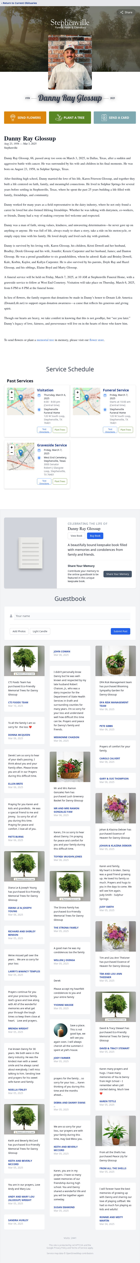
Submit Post (120, 631)
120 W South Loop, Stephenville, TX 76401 (54, 419)
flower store (96, 340)
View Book (76, 535)
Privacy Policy (60, 1247)
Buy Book (95, 535)
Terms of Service (79, 1247)
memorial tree (45, 340)
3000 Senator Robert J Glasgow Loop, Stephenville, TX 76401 (55, 469)
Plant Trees (60, 429)
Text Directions (44, 430)
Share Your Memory (117, 574)
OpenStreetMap (73, 1253)
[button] (21, 397)
